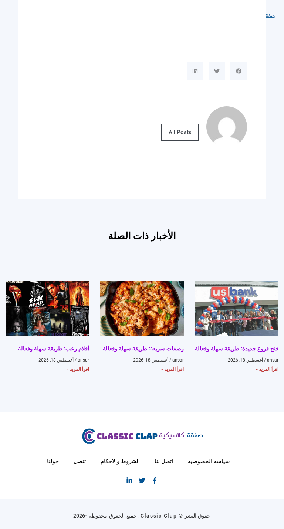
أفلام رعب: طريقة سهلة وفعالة (53, 348)
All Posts (180, 132)
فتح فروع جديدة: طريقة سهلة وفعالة (236, 348)
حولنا (53, 461)
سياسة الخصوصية (209, 461)
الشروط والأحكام (120, 461)
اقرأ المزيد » (267, 369)
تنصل (80, 461)
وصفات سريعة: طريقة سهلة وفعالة (143, 348)
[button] (238, 71)
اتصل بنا (164, 461)
